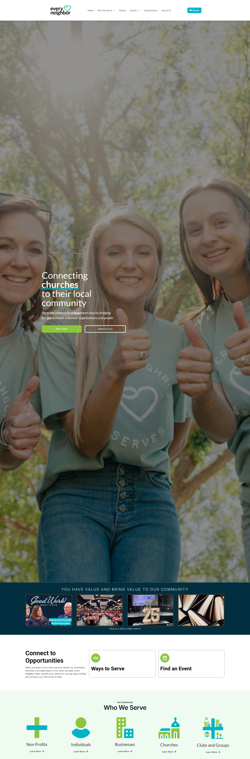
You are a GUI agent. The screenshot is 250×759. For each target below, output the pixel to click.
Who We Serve (105, 10)
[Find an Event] (164, 658)
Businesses (125, 744)
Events (133, 10)
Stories (122, 10)
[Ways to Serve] (95, 658)
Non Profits (36, 744)
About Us (166, 10)
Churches (169, 744)
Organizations (151, 10)
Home (90, 10)
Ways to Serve (107, 669)
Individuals (81, 744)
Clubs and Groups (213, 745)
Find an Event (176, 669)
